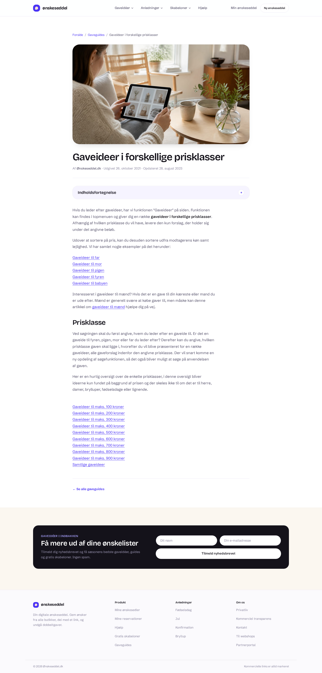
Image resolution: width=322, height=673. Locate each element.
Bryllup (180, 636)
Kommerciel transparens (253, 619)
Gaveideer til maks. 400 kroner (99, 426)
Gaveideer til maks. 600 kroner (99, 439)
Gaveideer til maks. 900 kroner (99, 458)
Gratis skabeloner (127, 636)
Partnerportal (246, 645)
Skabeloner (178, 8)
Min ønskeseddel (244, 8)
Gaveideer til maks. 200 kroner (99, 413)
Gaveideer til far (86, 257)
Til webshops (245, 636)
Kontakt (241, 627)
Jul (177, 619)
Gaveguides (96, 35)
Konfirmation (184, 627)
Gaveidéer (122, 8)
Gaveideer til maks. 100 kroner (98, 407)
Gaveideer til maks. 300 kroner (99, 419)
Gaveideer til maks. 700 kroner (99, 445)
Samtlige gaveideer (89, 464)
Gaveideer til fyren (88, 277)
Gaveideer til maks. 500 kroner (99, 432)
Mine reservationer (128, 619)
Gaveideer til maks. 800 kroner (99, 451)
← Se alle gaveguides (88, 489)
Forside (78, 35)
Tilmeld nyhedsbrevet (218, 553)
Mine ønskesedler (127, 610)
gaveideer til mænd (108, 307)
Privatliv (242, 610)
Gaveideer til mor (87, 264)
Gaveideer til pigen (88, 270)
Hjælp (202, 8)
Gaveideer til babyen (90, 283)
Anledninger (150, 8)
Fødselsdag (183, 610)
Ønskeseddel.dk (89, 168)
